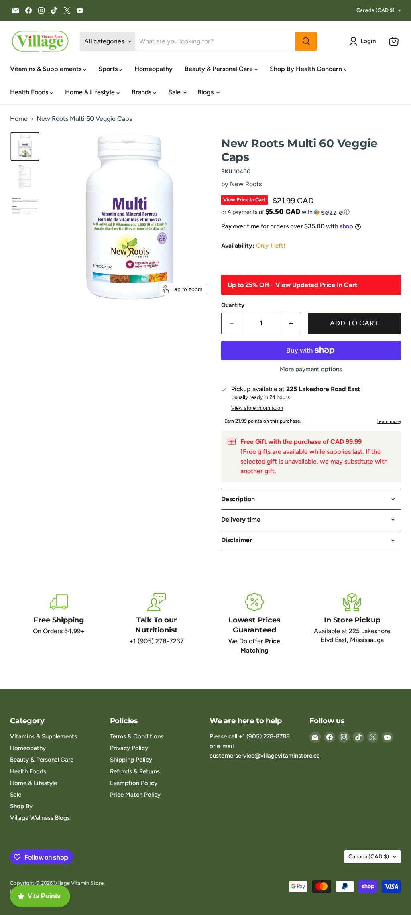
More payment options (311, 369)
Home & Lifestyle (90, 92)
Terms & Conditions (136, 736)
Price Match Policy (135, 794)
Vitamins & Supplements (46, 69)
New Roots (246, 184)
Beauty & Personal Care (219, 69)
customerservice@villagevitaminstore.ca (265, 755)
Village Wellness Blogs (40, 817)
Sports (108, 69)
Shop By (21, 806)
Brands (142, 92)
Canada (375, 10)
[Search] (306, 41)
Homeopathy (153, 69)
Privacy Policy (129, 748)
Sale (175, 92)
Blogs (206, 92)
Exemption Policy (133, 783)
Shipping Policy (131, 759)
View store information (257, 408)
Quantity (232, 305)
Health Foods (30, 92)
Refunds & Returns (135, 771)
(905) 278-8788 (268, 736)
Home (19, 118)
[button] (364, 41)
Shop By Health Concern (307, 69)
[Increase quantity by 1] (291, 323)
